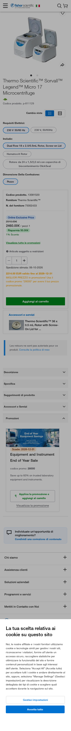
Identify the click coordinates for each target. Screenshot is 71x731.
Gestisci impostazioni (35, 700)
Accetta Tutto (35, 709)
